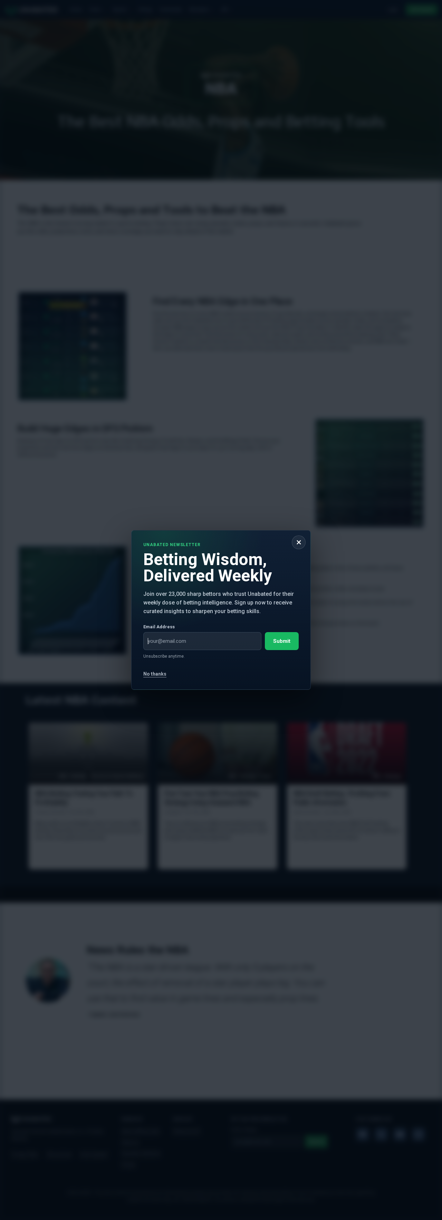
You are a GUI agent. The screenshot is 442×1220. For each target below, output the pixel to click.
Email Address (159, 626)
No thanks (154, 674)
